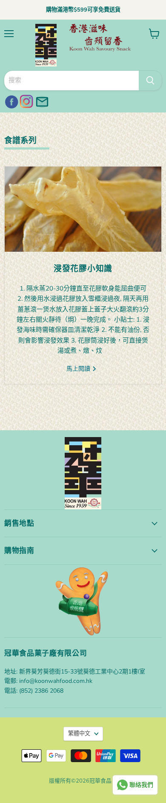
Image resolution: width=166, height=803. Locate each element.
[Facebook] (10, 100)
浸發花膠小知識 (83, 268)
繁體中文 (79, 733)
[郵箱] (41, 100)
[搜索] (150, 80)
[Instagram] (25, 100)
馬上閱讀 (79, 369)
